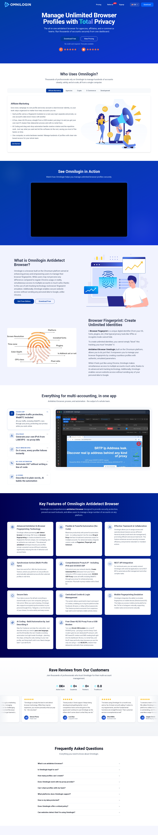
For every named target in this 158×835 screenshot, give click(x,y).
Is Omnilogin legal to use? (48, 770)
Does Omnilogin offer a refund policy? (53, 806)
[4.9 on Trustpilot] (90, 49)
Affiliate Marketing (54, 90)
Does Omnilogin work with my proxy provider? (56, 782)
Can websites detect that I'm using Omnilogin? (56, 812)
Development (105, 90)
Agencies (69, 90)
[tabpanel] (103, 438)
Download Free (70, 39)
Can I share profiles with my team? (52, 788)
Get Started (16, 147)
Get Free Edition (24, 301)
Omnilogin (18, 4)
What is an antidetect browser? (50, 763)
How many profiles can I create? (51, 776)
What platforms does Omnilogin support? (54, 794)
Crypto (79, 90)
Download (147, 4)
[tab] (28, 419)
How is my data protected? (48, 800)
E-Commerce (91, 90)
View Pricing (89, 39)
